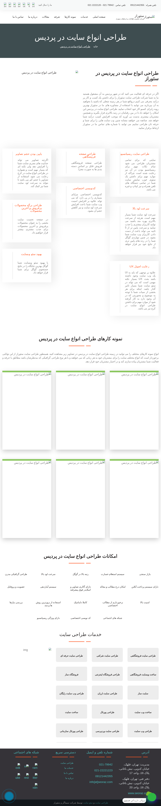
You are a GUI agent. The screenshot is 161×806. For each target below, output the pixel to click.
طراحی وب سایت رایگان (71, 693)
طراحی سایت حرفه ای (71, 655)
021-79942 (106, 764)
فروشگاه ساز (71, 674)
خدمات (84, 16)
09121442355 (104, 776)
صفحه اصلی (99, 16)
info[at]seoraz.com (101, 782)
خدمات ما (68, 768)
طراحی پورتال (107, 712)
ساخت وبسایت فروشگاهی (143, 674)
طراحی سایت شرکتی (107, 655)
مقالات (45, 16)
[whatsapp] (152, 797)
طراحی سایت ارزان (107, 693)
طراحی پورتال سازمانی (71, 731)
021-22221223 (103, 770)
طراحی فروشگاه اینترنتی (107, 674)
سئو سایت (88, 802)
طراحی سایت (67, 763)
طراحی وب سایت (143, 731)
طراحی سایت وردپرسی (107, 731)
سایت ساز (143, 693)
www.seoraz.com (138, 793)
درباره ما (32, 16)
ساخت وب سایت (143, 712)
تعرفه (57, 16)
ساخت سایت (71, 712)
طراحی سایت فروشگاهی (143, 655)
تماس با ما (18, 16)
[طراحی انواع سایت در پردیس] (40, 73)
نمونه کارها (70, 16)
